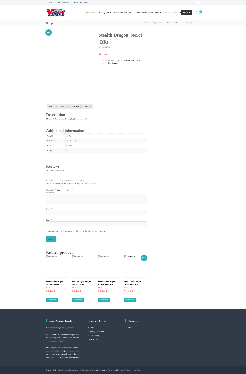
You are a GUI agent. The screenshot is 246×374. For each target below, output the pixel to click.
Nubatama (69, 146)
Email (49, 220)
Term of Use (93, 339)
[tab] (53, 106)
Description (53, 106)
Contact (91, 328)
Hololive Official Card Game (147, 13)
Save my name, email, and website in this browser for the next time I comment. (77, 231)
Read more (52, 300)
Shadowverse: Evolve (122, 13)
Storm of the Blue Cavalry (108, 63)
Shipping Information (96, 332)
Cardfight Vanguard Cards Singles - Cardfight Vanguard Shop (76, 370)
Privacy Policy (93, 335)
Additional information (70, 106)
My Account (90, 13)
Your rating (51, 190)
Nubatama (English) (171, 23)
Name (49, 209)
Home (147, 23)
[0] (198, 13)
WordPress (137, 370)
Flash (114, 370)
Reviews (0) (86, 106)
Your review (51, 193)
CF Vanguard (103, 13)
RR (140, 60)
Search (186, 13)
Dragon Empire (157, 23)
